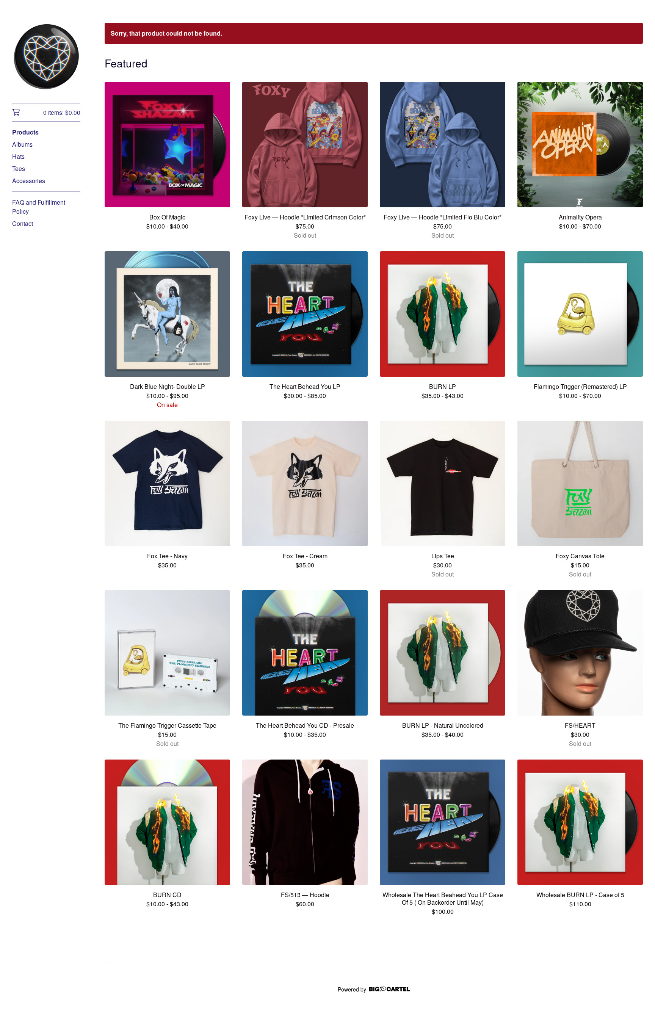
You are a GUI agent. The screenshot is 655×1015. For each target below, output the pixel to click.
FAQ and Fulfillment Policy (38, 207)
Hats (18, 156)
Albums (22, 144)
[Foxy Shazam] (46, 57)
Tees (18, 168)
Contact (22, 223)
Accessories (28, 180)
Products (25, 132)
